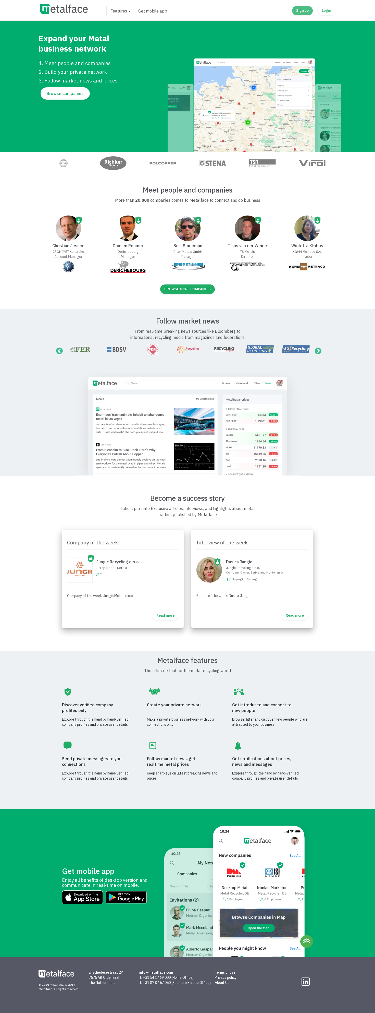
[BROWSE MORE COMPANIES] (187, 295)
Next (316, 349)
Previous (58, 349)
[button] (120, 11)
